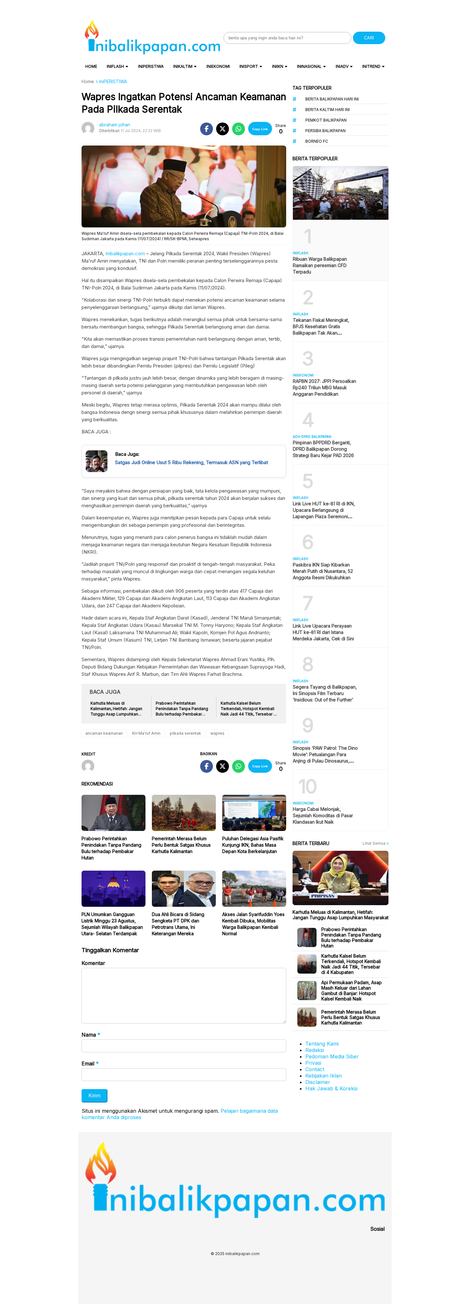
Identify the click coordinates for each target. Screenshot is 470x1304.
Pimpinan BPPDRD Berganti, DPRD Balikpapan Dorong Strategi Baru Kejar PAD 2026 (323, 449)
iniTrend (371, 66)
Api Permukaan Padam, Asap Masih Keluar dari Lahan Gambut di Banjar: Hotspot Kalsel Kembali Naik (351, 990)
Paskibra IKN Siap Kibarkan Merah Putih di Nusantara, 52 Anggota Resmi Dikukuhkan (323, 571)
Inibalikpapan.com (125, 253)
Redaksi (314, 1050)
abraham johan (114, 124)
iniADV (342, 66)
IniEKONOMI (218, 66)
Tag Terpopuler (312, 88)
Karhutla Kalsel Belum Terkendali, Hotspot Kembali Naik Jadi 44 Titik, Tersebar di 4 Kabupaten (351, 964)
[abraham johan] (90, 767)
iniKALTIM (182, 66)
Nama (91, 1034)
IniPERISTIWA (151, 66)
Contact (314, 1069)
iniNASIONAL (309, 66)
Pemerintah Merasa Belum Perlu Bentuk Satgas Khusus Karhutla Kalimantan (181, 845)
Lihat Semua (375, 843)
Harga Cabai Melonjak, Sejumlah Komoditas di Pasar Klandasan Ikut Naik (323, 815)
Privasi (313, 1063)
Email (90, 1063)
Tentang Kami (322, 1043)
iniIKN (277, 66)
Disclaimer (317, 1082)
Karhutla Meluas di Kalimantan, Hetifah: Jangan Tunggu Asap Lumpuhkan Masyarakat (340, 914)
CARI (369, 38)
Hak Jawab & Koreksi (331, 1088)
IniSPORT (248, 66)
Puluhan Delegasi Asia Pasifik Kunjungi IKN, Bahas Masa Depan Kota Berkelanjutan (253, 845)
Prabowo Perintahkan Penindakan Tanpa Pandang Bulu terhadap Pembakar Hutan (351, 937)
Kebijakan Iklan (323, 1075)
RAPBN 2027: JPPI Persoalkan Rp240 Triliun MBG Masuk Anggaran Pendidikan (324, 387)
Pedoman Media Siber (332, 1056)
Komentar (93, 963)
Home (91, 66)
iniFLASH (115, 66)
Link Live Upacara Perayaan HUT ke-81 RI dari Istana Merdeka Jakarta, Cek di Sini (323, 632)
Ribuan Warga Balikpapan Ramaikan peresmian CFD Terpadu (320, 265)
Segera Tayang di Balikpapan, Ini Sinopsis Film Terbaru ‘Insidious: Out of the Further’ (325, 693)
